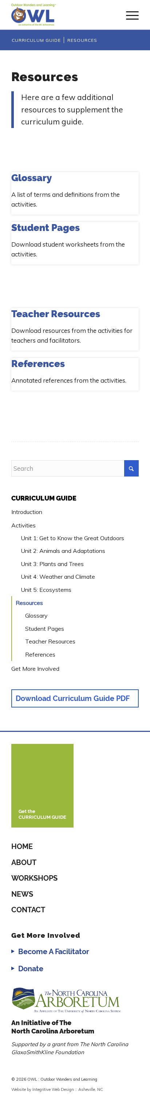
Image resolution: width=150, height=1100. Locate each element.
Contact (28, 909)
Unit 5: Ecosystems (46, 589)
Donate (30, 968)
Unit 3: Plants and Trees (52, 563)
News (22, 894)
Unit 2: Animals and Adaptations (63, 550)
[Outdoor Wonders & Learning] (62, 14)
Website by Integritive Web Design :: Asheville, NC (57, 1089)
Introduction (26, 511)
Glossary (36, 615)
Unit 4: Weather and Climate (58, 576)
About (23, 862)
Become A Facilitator (53, 951)
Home (22, 846)
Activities (23, 525)
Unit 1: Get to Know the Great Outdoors (72, 538)
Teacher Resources (50, 641)
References (40, 654)
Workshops (34, 878)
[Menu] (129, 14)
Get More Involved (35, 668)
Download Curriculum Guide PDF (73, 698)
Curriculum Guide (43, 498)
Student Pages (44, 628)
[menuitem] (129, 14)
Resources (29, 602)
